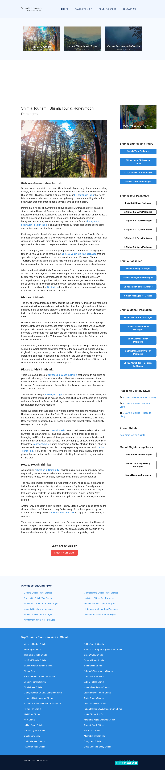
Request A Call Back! (64, 553)
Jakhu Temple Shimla (94, 644)
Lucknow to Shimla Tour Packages (100, 614)
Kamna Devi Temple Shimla (97, 687)
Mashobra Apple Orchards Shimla (99, 720)
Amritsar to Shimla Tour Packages (39, 620)
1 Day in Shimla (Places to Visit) (139, 397)
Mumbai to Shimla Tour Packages (99, 604)
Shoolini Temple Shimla (35, 682)
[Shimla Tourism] (31, 9)
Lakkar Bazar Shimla (33, 725)
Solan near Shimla (92, 730)
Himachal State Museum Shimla (38, 698)
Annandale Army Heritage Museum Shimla (103, 649)
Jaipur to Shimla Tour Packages (38, 609)
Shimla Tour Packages (138, 151)
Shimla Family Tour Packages (138, 287)
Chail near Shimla (32, 736)
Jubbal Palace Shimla (94, 682)
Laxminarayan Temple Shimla (97, 693)
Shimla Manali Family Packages (138, 340)
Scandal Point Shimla (94, 660)
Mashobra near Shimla (94, 736)
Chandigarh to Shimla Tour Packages (101, 593)
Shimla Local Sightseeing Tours (138, 162)
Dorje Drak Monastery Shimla (97, 747)
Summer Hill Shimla (93, 666)
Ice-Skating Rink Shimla (35, 730)
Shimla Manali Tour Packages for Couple (138, 364)
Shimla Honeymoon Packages (138, 278)
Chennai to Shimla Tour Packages (39, 598)
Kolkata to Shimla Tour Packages (99, 598)
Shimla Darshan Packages (138, 181)
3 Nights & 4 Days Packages (138, 221)
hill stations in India (84, 195)
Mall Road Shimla (32, 714)
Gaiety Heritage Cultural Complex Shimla (43, 693)
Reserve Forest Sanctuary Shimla (39, 676)
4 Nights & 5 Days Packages (138, 229)
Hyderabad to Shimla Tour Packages (101, 609)
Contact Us (53, 287)
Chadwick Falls (57, 430)
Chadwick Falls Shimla (94, 676)
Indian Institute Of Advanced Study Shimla (103, 709)
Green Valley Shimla (93, 655)
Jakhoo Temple (41, 444)
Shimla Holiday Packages (138, 269)
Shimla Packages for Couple (138, 296)
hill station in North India (47, 470)
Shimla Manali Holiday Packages (138, 328)
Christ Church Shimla (94, 698)
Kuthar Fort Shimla (32, 709)
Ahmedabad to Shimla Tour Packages (41, 604)
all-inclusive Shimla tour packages (78, 254)
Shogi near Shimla (92, 741)
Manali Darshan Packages (138, 475)
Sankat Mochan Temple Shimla (38, 666)
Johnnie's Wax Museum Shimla (98, 671)
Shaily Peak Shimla (33, 687)
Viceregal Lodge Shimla (35, 644)
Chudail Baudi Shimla (94, 725)
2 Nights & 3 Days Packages (138, 212)
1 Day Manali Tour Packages (138, 454)
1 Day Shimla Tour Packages (138, 172)
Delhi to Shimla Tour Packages (38, 593)
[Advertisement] (82, 79)
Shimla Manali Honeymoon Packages (138, 352)
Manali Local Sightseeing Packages (138, 465)
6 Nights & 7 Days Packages (138, 247)
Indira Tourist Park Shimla (96, 703)
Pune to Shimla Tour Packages (38, 614)
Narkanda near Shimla (34, 741)
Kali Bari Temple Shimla (35, 660)
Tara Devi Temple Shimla (35, 655)
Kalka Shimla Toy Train (63, 512)
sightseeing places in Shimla (62, 375)
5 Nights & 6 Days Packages (138, 238)
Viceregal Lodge (53, 394)
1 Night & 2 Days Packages (138, 203)
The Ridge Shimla (32, 649)
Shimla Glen (29, 671)
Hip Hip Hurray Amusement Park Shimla (42, 703)
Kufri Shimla (29, 720)
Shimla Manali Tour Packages (138, 317)
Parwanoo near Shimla (34, 747)
